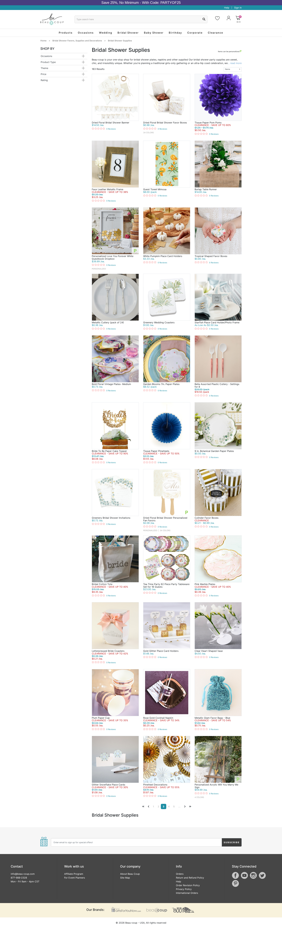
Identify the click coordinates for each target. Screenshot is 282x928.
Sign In (238, 7)
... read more (235, 63)
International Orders (187, 892)
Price (43, 74)
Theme (44, 68)
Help (226, 7)
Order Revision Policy (188, 885)
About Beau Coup (130, 873)
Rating (44, 80)
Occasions (46, 56)
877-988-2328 (19, 877)
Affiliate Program (73, 873)
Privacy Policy (184, 889)
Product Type (48, 62)
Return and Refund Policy (190, 877)
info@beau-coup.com (23, 873)
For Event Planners (74, 877)
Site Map (125, 877)
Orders (179, 873)
